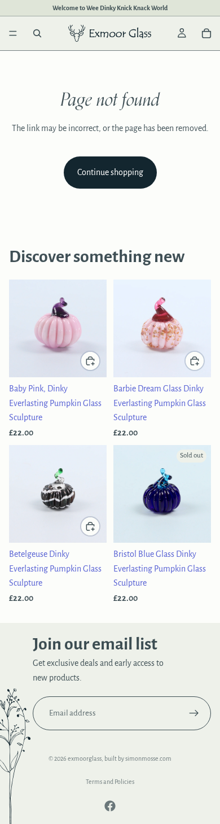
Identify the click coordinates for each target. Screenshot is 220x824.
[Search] (37, 33)
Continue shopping (110, 172)
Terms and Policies (110, 781)
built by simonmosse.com (137, 758)
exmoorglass (85, 758)
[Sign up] (194, 713)
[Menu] (13, 33)
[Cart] (206, 33)
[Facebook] (110, 806)
